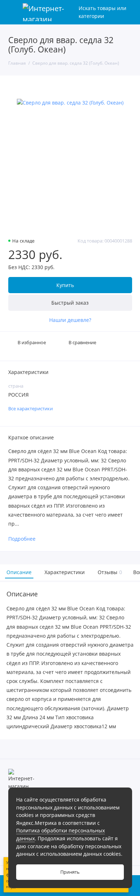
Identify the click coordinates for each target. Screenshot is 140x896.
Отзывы (109, 572)
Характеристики (65, 572)
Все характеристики (30, 409)
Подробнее (22, 539)
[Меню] (12, 12)
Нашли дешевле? (70, 320)
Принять (70, 872)
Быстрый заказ (70, 302)
